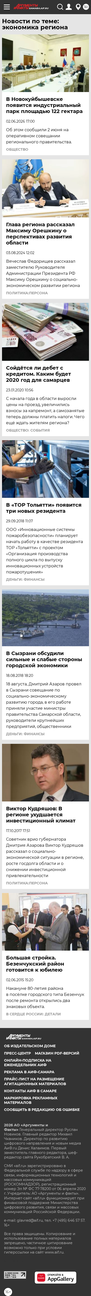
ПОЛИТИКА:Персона (27, 293)
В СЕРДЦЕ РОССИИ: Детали (33, 1014)
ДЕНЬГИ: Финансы (25, 579)
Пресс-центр (17, 1053)
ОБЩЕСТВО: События (28, 430)
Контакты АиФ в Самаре (30, 1091)
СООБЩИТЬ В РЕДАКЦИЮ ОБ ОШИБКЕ (42, 1109)
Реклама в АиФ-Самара (29, 1072)
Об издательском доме (30, 1046)
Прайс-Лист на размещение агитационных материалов (35, 1081)
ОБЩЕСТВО (17, 149)
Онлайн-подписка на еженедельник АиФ (27, 1062)
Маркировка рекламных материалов (30, 1100)
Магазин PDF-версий (57, 1053)
